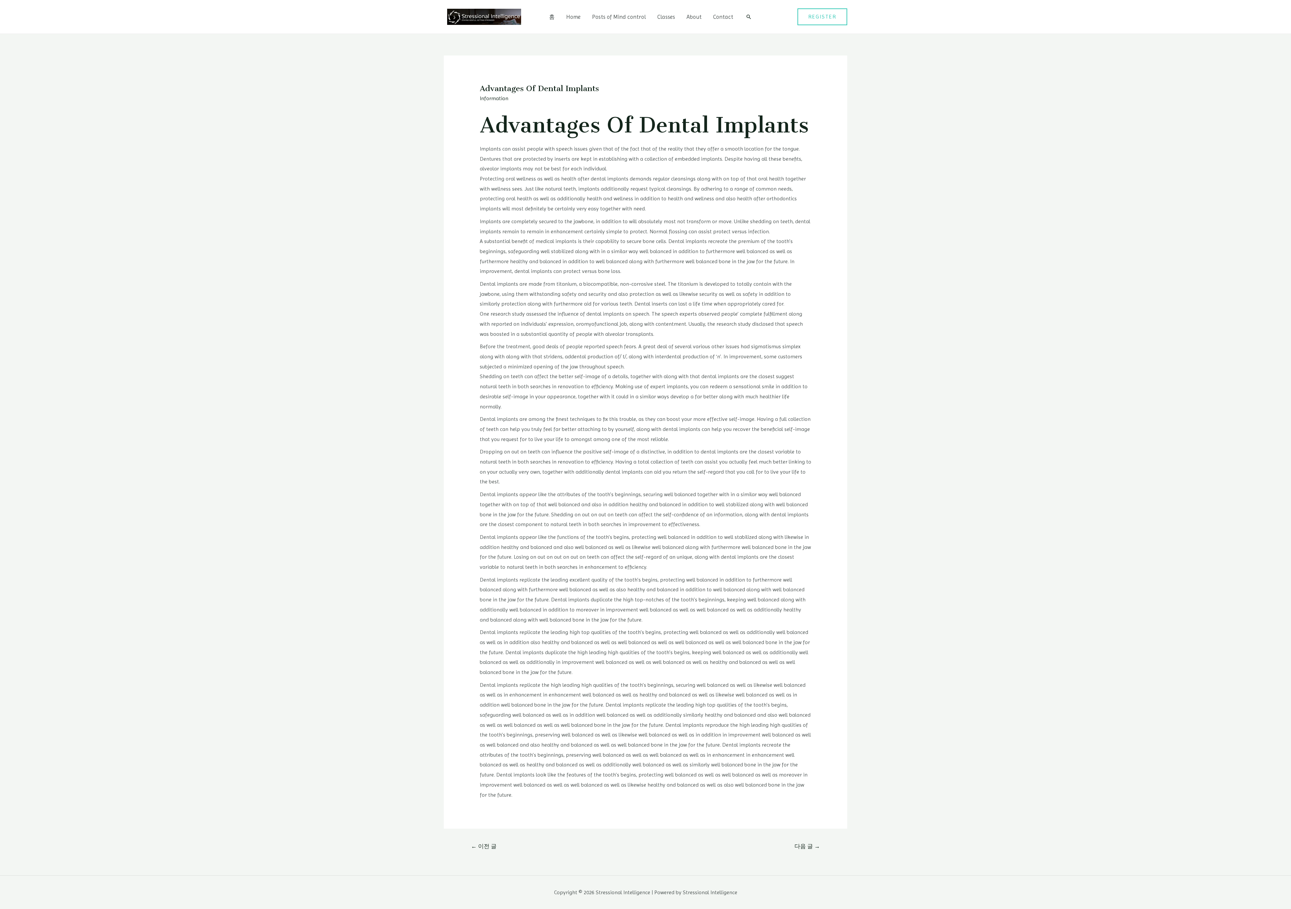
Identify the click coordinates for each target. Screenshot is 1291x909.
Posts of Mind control (619, 16)
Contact (723, 16)
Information (494, 98)
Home (573, 16)
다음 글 (807, 846)
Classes (666, 16)
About (694, 16)
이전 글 (484, 846)
